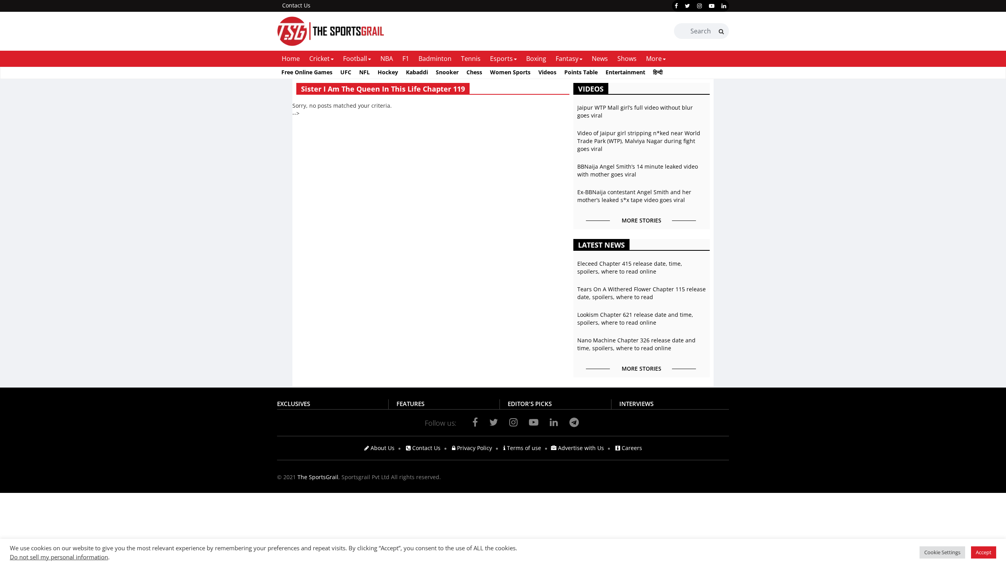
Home (291, 58)
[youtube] (711, 6)
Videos (547, 72)
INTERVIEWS (636, 404)
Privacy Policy (473, 448)
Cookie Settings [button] (942, 552)
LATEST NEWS (601, 245)
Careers (631, 448)
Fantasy (567, 58)
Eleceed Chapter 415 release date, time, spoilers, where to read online (629, 267)
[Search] (721, 31)
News (600, 58)
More (654, 58)
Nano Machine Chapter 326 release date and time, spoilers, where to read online (636, 344)
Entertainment (625, 72)
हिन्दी (658, 72)
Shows (627, 58)
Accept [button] (983, 552)
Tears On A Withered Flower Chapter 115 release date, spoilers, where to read (641, 293)
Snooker (447, 72)
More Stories (641, 220)
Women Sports (510, 72)
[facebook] (676, 6)
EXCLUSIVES (293, 404)
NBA (386, 58)
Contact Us (296, 5)
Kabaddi (417, 72)
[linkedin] (724, 6)
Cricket (319, 58)
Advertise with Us (580, 448)
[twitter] (687, 6)
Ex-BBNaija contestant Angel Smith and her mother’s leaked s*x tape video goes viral (634, 196)
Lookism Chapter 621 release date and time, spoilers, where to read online (635, 318)
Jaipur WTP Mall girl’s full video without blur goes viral (635, 111)
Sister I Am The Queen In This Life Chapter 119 (383, 89)
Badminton (435, 58)
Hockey (388, 72)
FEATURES (410, 404)
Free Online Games (306, 72)
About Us (382, 448)
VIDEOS (591, 89)
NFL (364, 72)
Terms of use (523, 448)
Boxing (536, 58)
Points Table (581, 72)
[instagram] (699, 6)
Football (355, 58)
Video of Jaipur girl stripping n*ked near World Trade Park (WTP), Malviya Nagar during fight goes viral (638, 141)
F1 (405, 58)
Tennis (471, 58)
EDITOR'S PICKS (530, 404)
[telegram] (574, 422)
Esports (501, 58)
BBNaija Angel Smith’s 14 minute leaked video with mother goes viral (637, 170)
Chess (474, 72)
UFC (345, 72)
